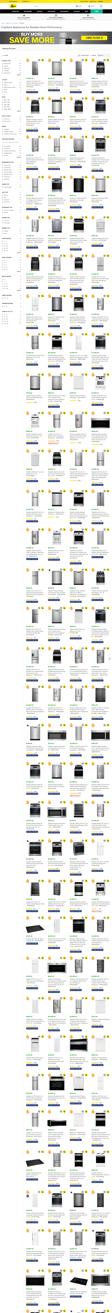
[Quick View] (39, 60)
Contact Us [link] (93, 1)
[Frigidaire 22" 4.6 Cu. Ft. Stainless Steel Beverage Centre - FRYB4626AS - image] (35, 888)
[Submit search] (71, 6)
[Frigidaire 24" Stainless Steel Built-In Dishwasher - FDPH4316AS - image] (56, 303)
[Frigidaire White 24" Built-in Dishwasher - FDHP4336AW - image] (78, 1082)
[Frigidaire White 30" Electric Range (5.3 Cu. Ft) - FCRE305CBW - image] (56, 536)
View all (19, 75)
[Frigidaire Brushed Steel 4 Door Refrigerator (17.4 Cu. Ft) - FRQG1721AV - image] (35, 341)
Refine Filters (6, 55)
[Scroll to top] (109, 654)
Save (86, 11)
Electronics (64, 11)
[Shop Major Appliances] (56, 37)
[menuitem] (96, 11)
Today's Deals (85, 55)
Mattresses (28, 11)
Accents (39, 11)
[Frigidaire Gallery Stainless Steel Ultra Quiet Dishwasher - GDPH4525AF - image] (35, 381)
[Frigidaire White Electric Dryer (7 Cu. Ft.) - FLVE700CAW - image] (100, 224)
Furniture (15, 11)
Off (79, 55)
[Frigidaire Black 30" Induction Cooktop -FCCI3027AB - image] (78, 1277)
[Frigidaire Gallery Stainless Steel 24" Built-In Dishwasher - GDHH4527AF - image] (56, 770)
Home (2, 23)
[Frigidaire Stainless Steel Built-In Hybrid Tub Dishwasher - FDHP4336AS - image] (56, 224)
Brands (16, 23)
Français (100, 1)
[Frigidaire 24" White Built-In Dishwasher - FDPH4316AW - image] (100, 1043)
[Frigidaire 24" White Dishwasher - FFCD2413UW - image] (100, 1005)
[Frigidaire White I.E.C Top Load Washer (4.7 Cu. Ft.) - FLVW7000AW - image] (35, 458)
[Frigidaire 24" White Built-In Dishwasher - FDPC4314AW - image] (78, 1118)
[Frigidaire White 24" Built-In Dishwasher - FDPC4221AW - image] (78, 381)
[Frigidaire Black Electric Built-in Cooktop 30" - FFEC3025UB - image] (35, 924)
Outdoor (77, 11)
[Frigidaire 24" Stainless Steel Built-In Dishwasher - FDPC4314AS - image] (100, 184)
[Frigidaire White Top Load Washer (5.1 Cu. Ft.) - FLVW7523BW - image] (78, 615)
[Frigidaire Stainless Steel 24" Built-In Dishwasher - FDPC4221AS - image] (56, 105)
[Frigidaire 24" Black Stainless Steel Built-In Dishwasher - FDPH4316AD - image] (78, 184)
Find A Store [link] (84, 1)
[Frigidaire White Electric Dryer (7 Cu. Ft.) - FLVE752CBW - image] (35, 1043)
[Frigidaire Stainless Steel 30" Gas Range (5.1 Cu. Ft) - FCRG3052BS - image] (100, 576)
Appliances (51, 11)
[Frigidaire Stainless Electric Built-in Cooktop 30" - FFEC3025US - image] (35, 1159)
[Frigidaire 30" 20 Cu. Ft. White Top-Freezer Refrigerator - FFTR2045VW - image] (100, 847)
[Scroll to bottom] (109, 658)
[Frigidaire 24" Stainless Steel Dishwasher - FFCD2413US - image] (56, 498)
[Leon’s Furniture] (13, 6)
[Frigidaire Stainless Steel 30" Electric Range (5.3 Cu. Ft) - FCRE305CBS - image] (78, 105)
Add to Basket (42, 60)
